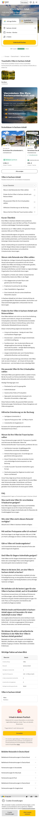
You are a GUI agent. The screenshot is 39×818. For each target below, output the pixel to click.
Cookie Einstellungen (10, 813)
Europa (7, 56)
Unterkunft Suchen (19, 42)
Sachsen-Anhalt (25, 56)
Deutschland (15, 56)
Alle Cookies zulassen (27, 813)
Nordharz (4, 82)
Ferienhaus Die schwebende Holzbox (15, 150)
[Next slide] (35, 147)
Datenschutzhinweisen (28, 808)
